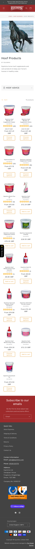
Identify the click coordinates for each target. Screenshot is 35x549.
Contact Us (7, 450)
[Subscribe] (29, 416)
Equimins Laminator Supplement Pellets (9, 233)
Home (10, 16)
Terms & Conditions (10, 437)
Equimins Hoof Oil (26, 267)
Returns (6, 442)
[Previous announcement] (3, 2)
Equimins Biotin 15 (9, 159)
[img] (7, 126)
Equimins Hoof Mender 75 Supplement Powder (9, 120)
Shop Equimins (17, 16)
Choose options (9, 138)
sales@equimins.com (16, 460)
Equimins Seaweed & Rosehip (26, 233)
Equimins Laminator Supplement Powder (26, 160)
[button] (4, 8)
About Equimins (9, 429)
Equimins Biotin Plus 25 (9, 197)
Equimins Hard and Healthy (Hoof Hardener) (9, 304)
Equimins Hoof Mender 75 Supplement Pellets (25, 120)
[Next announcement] (31, 2)
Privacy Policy (8, 446)
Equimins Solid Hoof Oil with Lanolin (26, 303)
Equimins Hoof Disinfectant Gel (26, 341)
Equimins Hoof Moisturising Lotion (9, 341)
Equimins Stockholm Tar (9, 376)
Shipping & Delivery (10, 433)
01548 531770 (14, 464)
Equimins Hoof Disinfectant (26, 197)
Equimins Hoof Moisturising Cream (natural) (9, 268)
